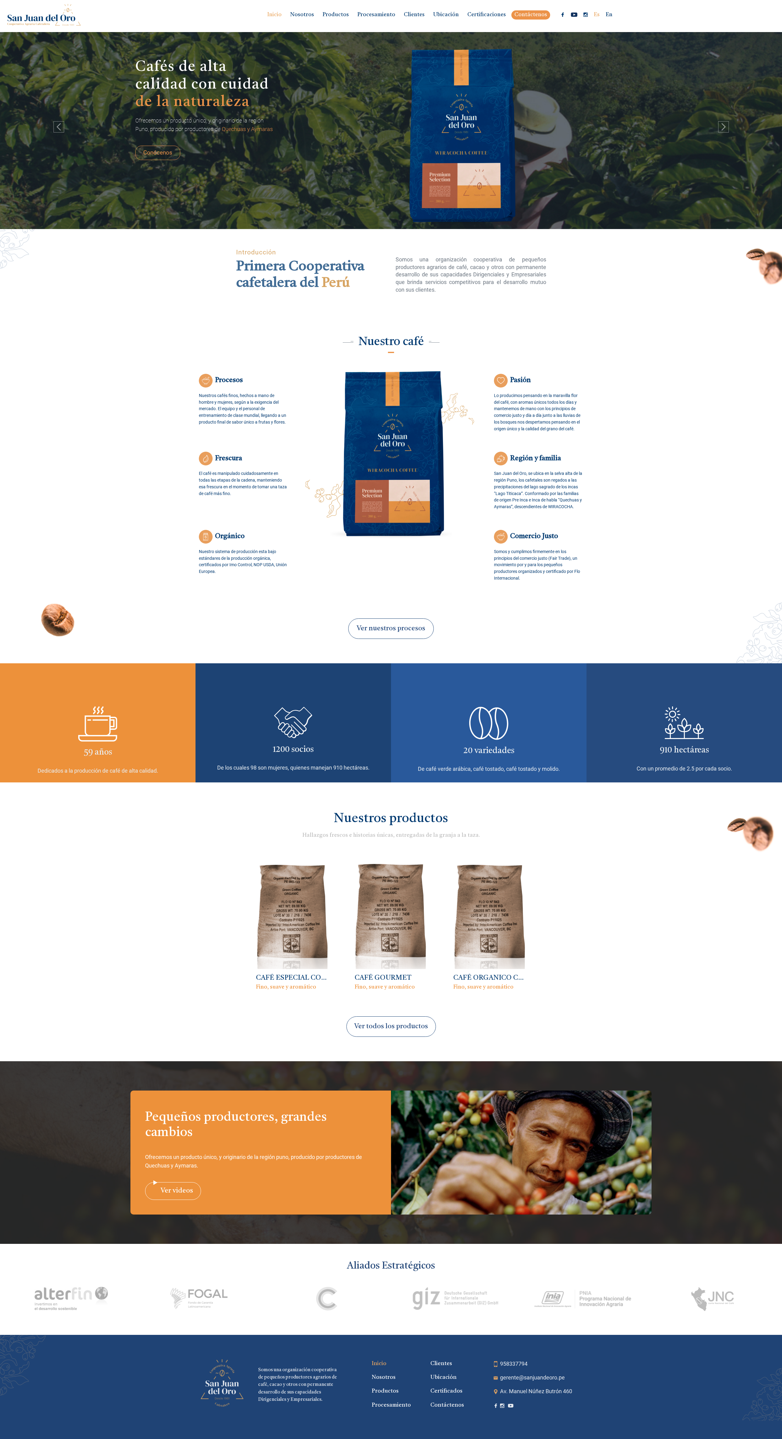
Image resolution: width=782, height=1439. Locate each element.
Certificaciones (486, 14)
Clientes (414, 14)
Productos (336, 14)
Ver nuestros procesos (391, 628)
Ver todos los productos (391, 1026)
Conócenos (157, 152)
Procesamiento (376, 14)
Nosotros (302, 14)
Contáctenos (530, 14)
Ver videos (177, 1190)
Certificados (446, 1391)
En (609, 14)
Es (597, 14)
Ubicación (446, 14)
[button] (58, 126)
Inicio (274, 14)
